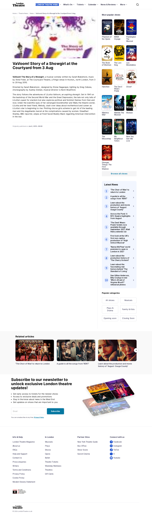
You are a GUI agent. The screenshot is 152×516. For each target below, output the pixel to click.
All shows (110, 300)
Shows (48, 450)
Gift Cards (49, 474)
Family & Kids (128, 309)
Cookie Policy (18, 478)
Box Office (82, 446)
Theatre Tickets (51, 462)
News (32, 13)
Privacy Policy (39, 417)
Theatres (48, 470)
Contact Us (17, 458)
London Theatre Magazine (24, 442)
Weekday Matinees (53, 466)
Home (15, 13)
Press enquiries (19, 462)
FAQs (15, 450)
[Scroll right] (136, 350)
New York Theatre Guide (87, 442)
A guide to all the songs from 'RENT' (73, 364)
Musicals (128, 300)
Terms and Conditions (22, 470)
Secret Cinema (83, 454)
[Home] (19, 4)
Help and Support (20, 454)
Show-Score (82, 450)
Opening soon (110, 318)
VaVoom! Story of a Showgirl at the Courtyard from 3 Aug (55, 13)
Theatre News (23, 13)
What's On (67, 4)
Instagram (117, 446)
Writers (16, 466)
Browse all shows (119, 174)
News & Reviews (108, 4)
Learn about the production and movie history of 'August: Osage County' (115, 365)
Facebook (117, 442)
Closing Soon (128, 318)
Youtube (116, 458)
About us (16, 446)
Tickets (80, 4)
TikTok (116, 450)
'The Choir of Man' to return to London (32, 364)
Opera (47, 454)
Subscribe (55, 411)
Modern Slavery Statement (24, 482)
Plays (47, 446)
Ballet (47, 458)
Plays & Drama (110, 309)
